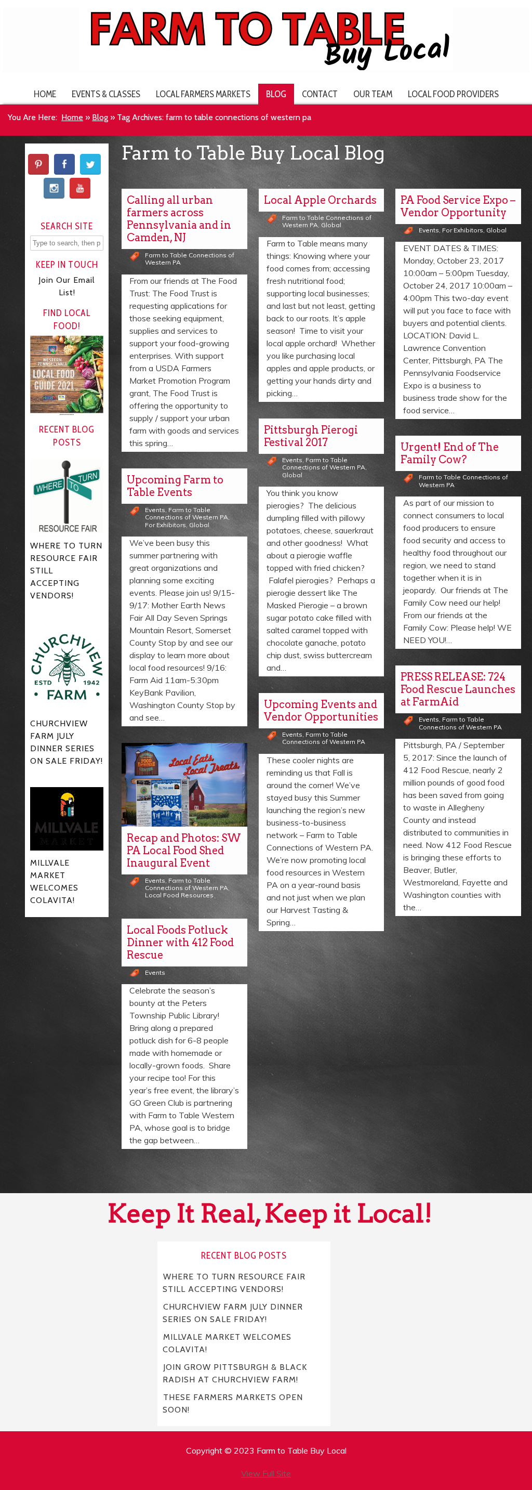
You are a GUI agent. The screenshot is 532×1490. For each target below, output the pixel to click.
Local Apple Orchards (320, 200)
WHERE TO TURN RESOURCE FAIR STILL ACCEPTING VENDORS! (234, 1282)
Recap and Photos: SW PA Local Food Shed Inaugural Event (184, 850)
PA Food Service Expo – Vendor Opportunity (458, 206)
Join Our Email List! (66, 286)
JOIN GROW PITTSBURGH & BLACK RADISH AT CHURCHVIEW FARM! (235, 1373)
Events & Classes (106, 93)
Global (331, 225)
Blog (276, 93)
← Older (321, 1176)
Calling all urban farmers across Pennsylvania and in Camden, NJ (179, 219)
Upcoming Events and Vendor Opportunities (321, 710)
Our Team (372, 93)
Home (45, 93)
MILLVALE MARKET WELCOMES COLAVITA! (227, 1342)
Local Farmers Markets (203, 93)
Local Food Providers (453, 93)
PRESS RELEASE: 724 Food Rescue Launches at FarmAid (458, 689)
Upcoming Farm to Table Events (175, 486)
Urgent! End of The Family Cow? (450, 453)
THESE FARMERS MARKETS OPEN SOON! (233, 1403)
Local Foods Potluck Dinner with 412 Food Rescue (180, 942)
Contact (320, 93)
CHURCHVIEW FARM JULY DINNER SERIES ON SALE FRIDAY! (233, 1312)
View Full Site (266, 1473)
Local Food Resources (179, 895)
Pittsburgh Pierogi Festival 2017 (311, 436)
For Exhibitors (462, 230)
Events (429, 230)
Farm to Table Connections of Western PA (189, 258)
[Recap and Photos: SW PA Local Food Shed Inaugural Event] (184, 785)
